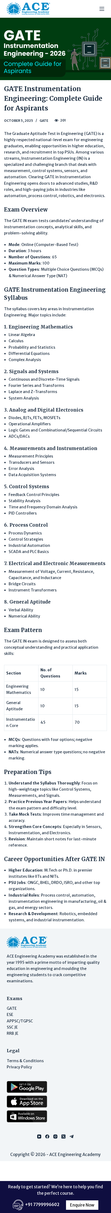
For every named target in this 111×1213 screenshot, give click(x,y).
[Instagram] (55, 1136)
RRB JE (12, 1033)
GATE (44, 121)
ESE (10, 1014)
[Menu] (101, 8)
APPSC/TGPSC (20, 1021)
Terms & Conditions (25, 1060)
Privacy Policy (19, 1067)
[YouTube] (39, 1136)
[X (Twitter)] (63, 1136)
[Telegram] (72, 1136)
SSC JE (12, 1027)
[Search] (92, 9)
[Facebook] (47, 1136)
